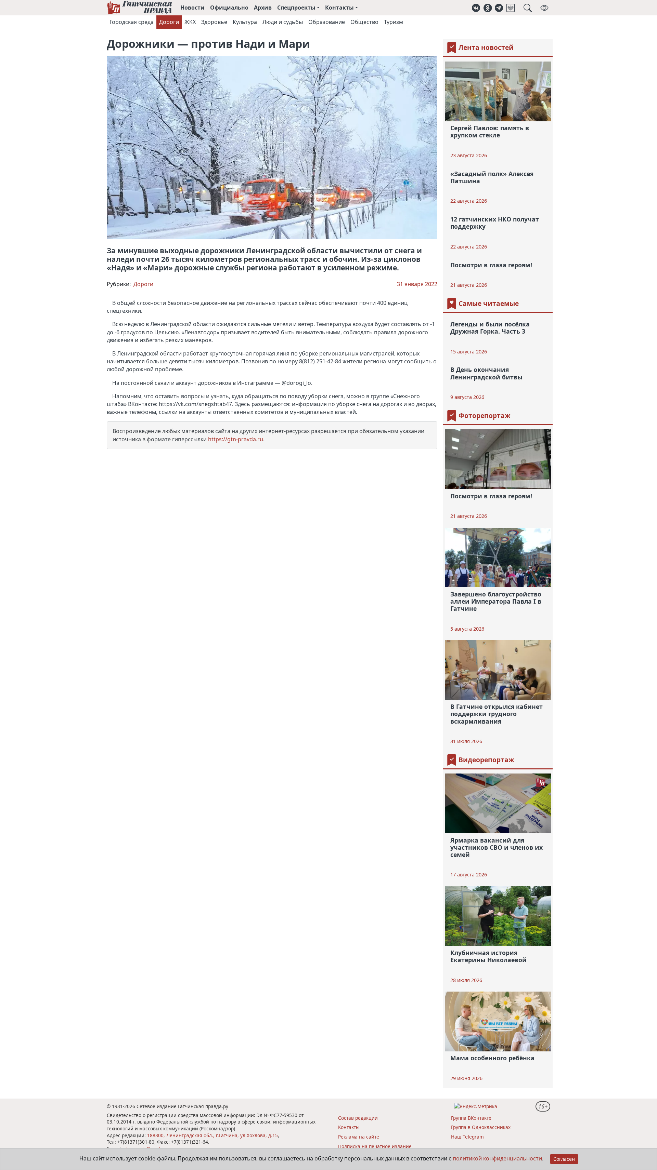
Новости (192, 7)
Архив (263, 7)
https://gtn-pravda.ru (235, 439)
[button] (476, 8)
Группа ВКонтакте (471, 1118)
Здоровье (214, 22)
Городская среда (132, 22)
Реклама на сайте (358, 1136)
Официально (229, 7)
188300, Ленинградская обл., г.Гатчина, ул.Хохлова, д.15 (212, 1135)
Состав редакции (358, 1118)
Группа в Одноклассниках (481, 1127)
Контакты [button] (339, 7)
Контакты (349, 1127)
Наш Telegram (467, 1136)
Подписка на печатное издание (375, 1146)
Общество (364, 22)
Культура (245, 22)
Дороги (169, 22)
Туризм (393, 22)
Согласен (564, 1159)
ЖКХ (190, 22)
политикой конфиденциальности (497, 1158)
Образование (326, 22)
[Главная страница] (139, 7)
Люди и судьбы (282, 22)
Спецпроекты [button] (296, 7)
